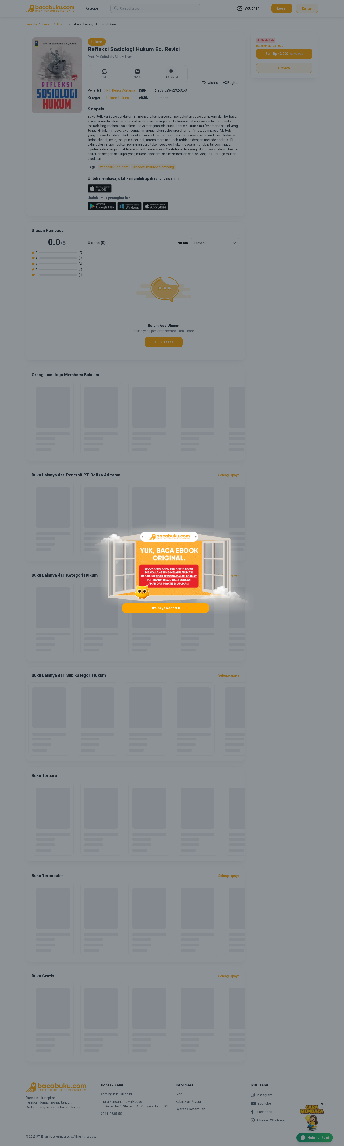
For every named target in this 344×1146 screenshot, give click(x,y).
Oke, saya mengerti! (166, 608)
